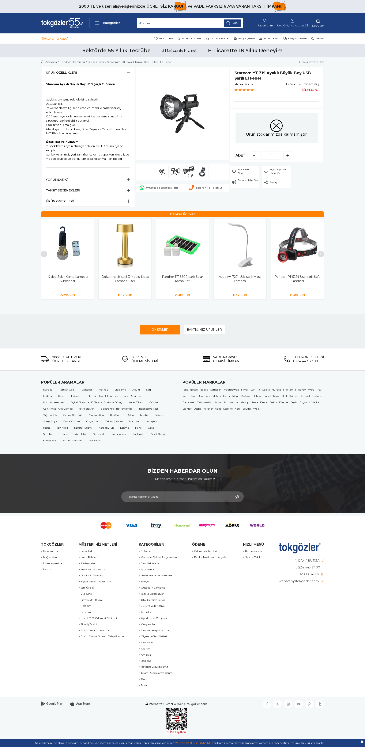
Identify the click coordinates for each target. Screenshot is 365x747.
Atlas (218, 408)
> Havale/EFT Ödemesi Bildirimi (98, 618)
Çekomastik (204, 402)
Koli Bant (115, 415)
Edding (47, 396)
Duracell (305, 396)
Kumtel (233, 402)
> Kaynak (144, 648)
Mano (235, 396)
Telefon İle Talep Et (209, 187)
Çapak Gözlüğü (73, 415)
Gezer (226, 396)
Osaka (266, 389)
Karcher (208, 408)
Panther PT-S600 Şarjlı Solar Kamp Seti (182, 279)
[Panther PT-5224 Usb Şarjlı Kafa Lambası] (297, 245)
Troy (318, 389)
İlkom (217, 402)
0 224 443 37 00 (308, 567)
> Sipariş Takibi (88, 624)
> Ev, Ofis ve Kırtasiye (152, 605)
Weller (256, 408)
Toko (185, 389)
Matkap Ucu (96, 415)
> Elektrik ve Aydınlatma (154, 630)
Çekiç (151, 427)
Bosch (194, 389)
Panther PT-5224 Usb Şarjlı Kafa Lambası (297, 279)
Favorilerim (265, 25)
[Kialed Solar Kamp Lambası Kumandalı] (67, 245)
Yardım (319, 38)
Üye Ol (303, 25)
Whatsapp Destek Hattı (162, 187)
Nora (238, 408)
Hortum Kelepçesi (53, 402)
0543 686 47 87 (307, 574)
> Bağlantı (145, 660)
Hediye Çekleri (246, 38)
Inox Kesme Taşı (148, 408)
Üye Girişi (283, 25)
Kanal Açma (119, 434)
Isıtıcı (65, 434)
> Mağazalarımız (51, 557)
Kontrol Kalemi (83, 427)
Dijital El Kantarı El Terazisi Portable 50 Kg (96, 402)
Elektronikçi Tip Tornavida (116, 408)
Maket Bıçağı (158, 434)
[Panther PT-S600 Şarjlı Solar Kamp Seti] (182, 245)
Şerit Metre (49, 434)
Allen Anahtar (132, 396)
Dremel (283, 402)
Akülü (136, 389)
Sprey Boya (50, 421)
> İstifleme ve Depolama (153, 666)
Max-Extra (289, 389)
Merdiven (134, 421)
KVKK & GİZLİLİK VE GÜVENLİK (193, 742)
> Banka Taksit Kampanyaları (210, 557)
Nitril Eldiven (86, 408)
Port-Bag (197, 396)
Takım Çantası (114, 421)
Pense (46, 427)
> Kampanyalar (252, 551)
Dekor (273, 402)
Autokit (246, 396)
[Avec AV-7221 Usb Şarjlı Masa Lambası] (240, 245)
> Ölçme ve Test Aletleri (153, 636)
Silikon (159, 415)
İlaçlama (138, 434)
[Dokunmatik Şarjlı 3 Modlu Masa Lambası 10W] (125, 245)
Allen (131, 415)
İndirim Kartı (271, 38)
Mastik (144, 415)
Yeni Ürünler (166, 38)
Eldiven (75, 396)
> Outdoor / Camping (152, 587)
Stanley (187, 408)
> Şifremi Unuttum (90, 599)
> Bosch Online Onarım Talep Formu (101, 636)
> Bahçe (143, 581)
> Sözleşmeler (87, 563)
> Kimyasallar (147, 624)
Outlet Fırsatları (220, 38)
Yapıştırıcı (152, 421)
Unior (276, 396)
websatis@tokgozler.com (299, 581)
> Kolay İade (86, 551)
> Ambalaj (145, 654)
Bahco (257, 396)
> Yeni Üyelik (86, 587)
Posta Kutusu (71, 421)
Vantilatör (81, 434)
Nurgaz (47, 389)
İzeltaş (204, 389)
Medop (245, 402)
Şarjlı (149, 389)
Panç (138, 427)
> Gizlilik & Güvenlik (91, 575)
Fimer (244, 389)
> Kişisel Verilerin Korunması (95, 581)
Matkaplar (95, 440)
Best (284, 396)
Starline (228, 408)
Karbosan (216, 389)
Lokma (124, 427)
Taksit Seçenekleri (63, 190)
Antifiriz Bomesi (73, 440)
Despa (197, 408)
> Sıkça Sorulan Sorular (93, 569)
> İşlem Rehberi (88, 557)
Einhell (267, 396)
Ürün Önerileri (60, 201)
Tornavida (99, 434)
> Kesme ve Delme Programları (158, 557)
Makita (216, 396)
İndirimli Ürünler (191, 38)
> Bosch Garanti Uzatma (94, 630)
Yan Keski (62, 427)
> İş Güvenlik (147, 569)
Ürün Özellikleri (61, 72)
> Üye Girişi (85, 593)
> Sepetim (85, 612)
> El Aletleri (145, 551)
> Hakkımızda (49, 551)
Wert (311, 389)
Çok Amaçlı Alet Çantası (58, 408)
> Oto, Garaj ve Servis (152, 599)
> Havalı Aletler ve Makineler (156, 575)
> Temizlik (145, 612)
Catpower (188, 402)
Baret (61, 396)
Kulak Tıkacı (135, 402)
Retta (185, 396)
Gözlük (153, 402)
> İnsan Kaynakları (52, 563)
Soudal (247, 408)
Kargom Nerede (297, 38)
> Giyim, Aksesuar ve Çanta (155, 672)
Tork (207, 396)
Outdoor (87, 389)
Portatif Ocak (67, 389)
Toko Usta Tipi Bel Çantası (102, 396)
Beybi (293, 402)
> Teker (143, 685)
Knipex (293, 396)
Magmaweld (231, 389)
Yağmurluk (50, 415)
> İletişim (46, 569)
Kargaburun (106, 427)
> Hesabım (85, 605)
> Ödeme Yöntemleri (204, 551)
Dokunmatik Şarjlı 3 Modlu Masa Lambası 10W (125, 279)
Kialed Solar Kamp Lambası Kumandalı (68, 279)
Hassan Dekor (259, 402)
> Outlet (144, 679)
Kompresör (50, 440)
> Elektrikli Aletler (149, 563)
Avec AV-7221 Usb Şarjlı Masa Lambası (240, 279)
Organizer (92, 421)
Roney (302, 389)
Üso (225, 402)
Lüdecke (314, 402)
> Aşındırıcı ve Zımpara (153, 618)
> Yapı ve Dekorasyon (152, 593)
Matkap (103, 389)
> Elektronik (146, 642)
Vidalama (120, 389)
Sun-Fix (255, 389)
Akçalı (303, 402)
